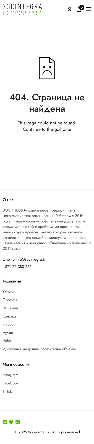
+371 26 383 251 (17, 266)
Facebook (10, 383)
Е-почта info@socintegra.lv (24, 259)
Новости (9, 324)
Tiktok (7, 391)
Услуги (8, 291)
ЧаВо (7, 340)
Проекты (10, 300)
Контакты (10, 316)
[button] (88, 9)
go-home (62, 129)
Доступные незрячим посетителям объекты (39, 349)
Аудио (8, 332)
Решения (10, 308)
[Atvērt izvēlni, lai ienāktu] (69, 9)
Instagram (10, 375)
